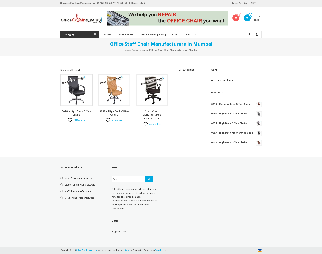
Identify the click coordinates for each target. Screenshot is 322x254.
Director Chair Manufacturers (79, 197)
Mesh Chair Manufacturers (78, 178)
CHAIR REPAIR (125, 34)
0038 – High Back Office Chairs (114, 112)
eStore (126, 250)
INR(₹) (253, 3)
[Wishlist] (236, 17)
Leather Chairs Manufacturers (80, 184)
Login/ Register (239, 3)
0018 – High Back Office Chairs (76, 112)
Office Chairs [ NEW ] (153, 34)
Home (107, 34)
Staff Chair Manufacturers (151, 112)
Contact (191, 34)
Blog (175, 34)
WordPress (160, 250)
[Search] (149, 179)
